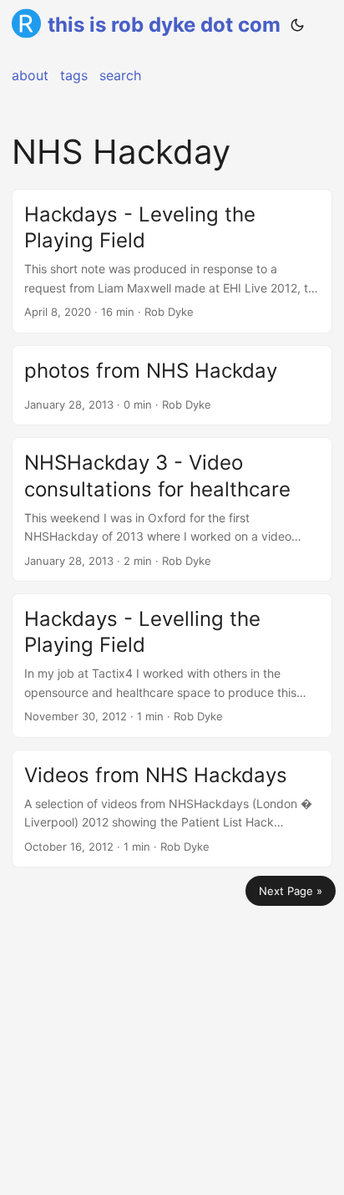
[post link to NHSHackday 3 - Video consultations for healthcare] (172, 509)
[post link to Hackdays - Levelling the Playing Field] (172, 665)
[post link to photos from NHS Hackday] (172, 385)
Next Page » (290, 891)
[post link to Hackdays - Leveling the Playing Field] (172, 261)
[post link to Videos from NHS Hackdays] (172, 808)
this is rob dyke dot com (164, 25)
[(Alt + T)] (297, 25)
